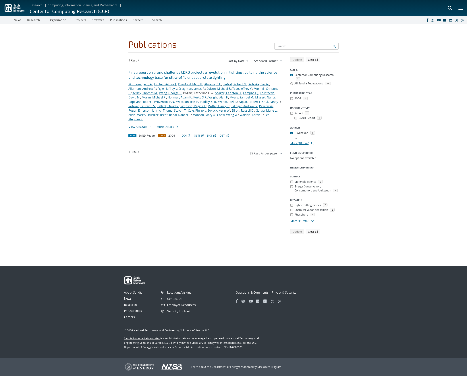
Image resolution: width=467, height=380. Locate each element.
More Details (166, 127)
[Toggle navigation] (7, 20)
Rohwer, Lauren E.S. (142, 106)
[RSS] (463, 20)
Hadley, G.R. (208, 102)
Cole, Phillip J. (197, 110)
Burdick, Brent (158, 115)
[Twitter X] (457, 20)
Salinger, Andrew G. (244, 106)
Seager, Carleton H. (228, 93)
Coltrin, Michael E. (219, 89)
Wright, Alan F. (218, 97)
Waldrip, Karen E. (251, 115)
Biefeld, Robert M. (235, 84)
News (17, 20)
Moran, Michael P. (154, 97)
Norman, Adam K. (180, 97)
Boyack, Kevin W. (218, 110)
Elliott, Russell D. (243, 110)
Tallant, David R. (168, 106)
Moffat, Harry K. (218, 106)
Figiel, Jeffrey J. (167, 89)
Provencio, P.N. (164, 102)
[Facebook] (427, 20)
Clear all (314, 59)
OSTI (197, 135)
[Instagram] (433, 20)
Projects (80, 20)
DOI (184, 135)
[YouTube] (439, 20)
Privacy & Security (284, 292)
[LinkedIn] (451, 20)
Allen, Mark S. (137, 115)
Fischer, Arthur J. (165, 84)
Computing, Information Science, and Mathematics (82, 5)
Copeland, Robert (140, 102)
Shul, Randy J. (271, 102)
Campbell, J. (251, 93)
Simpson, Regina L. (193, 106)
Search (157, 20)
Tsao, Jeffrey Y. (242, 89)
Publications (118, 20)
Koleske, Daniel (258, 84)
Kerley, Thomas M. (145, 93)
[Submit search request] (334, 46)
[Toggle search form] (450, 8)
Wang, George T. (170, 93)
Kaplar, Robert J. (249, 102)
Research (36, 5)
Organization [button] (57, 20)
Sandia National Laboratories (142, 338)
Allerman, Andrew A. (142, 89)
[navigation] (238, 61)
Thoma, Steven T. (174, 110)
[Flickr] (445, 20)
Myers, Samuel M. (242, 97)
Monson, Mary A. (204, 115)
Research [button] (33, 20)
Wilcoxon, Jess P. (187, 102)
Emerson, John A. (149, 110)
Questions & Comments (252, 292)
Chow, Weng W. (227, 115)
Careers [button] (138, 20)
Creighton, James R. (191, 89)
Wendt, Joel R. (227, 102)
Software (98, 20)
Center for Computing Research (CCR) (69, 11)
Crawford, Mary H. (190, 84)
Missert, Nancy (265, 97)
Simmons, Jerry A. (140, 84)
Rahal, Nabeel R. (180, 115)
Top (456, 376)
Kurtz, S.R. (200, 97)
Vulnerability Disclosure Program (261, 367)
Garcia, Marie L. (266, 110)
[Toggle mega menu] (461, 8)
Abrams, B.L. (212, 84)
